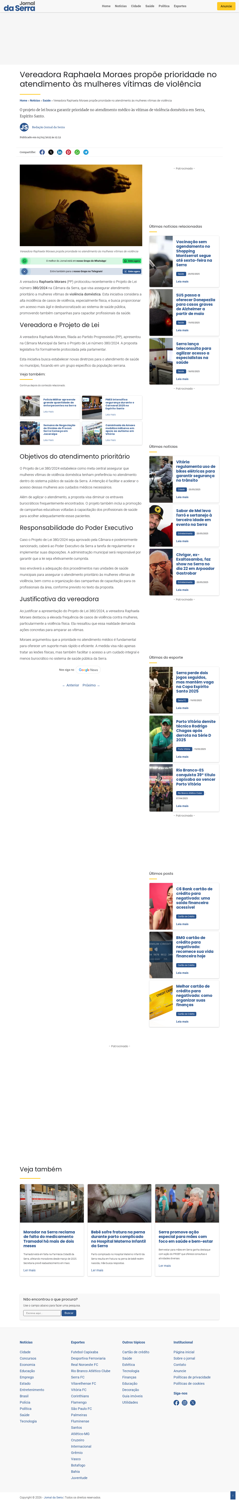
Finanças (129, 1377)
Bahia (75, 1471)
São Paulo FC (81, 1409)
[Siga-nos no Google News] (81, 669)
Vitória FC (78, 1390)
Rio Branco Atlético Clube (90, 1371)
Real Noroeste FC (84, 1365)
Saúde (149, 6)
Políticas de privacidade (192, 1377)
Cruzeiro (77, 1440)
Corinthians (80, 1396)
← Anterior (70, 685)
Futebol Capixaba (84, 1352)
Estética (128, 1365)
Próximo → (91, 685)
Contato (180, 1365)
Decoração (130, 1390)
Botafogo (78, 1465)
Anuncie (226, 6)
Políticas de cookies (189, 1383)
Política (164, 6)
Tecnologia (28, 1421)
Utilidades (130, 1402)
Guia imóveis (132, 1396)
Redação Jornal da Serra (48, 127)
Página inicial (184, 1352)
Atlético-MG (80, 1434)
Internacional (81, 1446)
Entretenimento (32, 1390)
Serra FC (78, 1377)
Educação (27, 1371)
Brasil (24, 1396)
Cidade (136, 6)
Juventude (79, 1478)
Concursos (28, 1358)
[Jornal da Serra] (19, 6)
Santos (76, 1427)
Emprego (27, 1377)
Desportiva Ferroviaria (88, 1358)
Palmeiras (79, 1415)
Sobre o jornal (184, 1358)
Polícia (25, 1402)
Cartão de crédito (135, 1352)
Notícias (121, 6)
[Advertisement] (119, 38)
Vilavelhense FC (83, 1383)
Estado (25, 1383)
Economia (27, 1365)
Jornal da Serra (53, 1497)
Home (106, 6)
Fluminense (80, 1421)
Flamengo (79, 1402)
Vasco (76, 1459)
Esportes (180, 6)
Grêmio (77, 1453)
